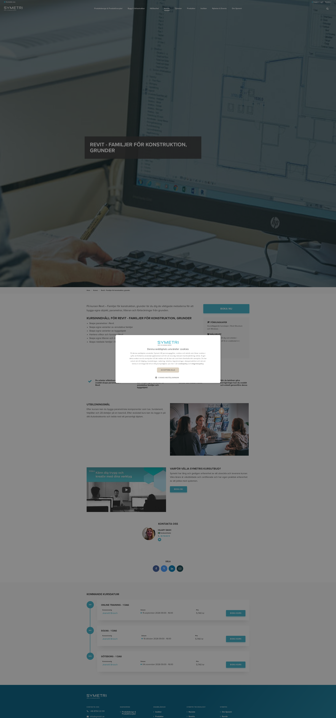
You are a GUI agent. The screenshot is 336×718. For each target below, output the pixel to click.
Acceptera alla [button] (168, 370)
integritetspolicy (197, 363)
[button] (168, 377)
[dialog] (168, 359)
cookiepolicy (183, 363)
